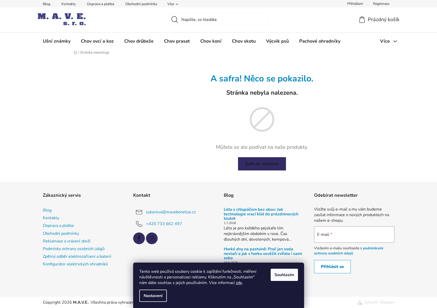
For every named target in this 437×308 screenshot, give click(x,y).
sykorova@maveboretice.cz (171, 212)
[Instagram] (152, 238)
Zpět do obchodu (262, 164)
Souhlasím (284, 275)
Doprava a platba (100, 4)
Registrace (381, 3)
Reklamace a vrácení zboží (66, 241)
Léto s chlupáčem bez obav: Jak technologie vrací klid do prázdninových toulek (261, 214)
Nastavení (153, 296)
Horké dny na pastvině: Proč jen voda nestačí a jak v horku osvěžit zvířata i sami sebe (263, 254)
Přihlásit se (332, 266)
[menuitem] (57, 41)
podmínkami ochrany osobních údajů (348, 251)
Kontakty (68, 4)
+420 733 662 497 (164, 224)
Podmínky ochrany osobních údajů (74, 249)
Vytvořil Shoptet (379, 302)
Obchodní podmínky (141, 4)
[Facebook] (139, 238)
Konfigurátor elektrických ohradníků (75, 264)
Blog (46, 4)
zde (239, 283)
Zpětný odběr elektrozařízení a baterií (77, 256)
